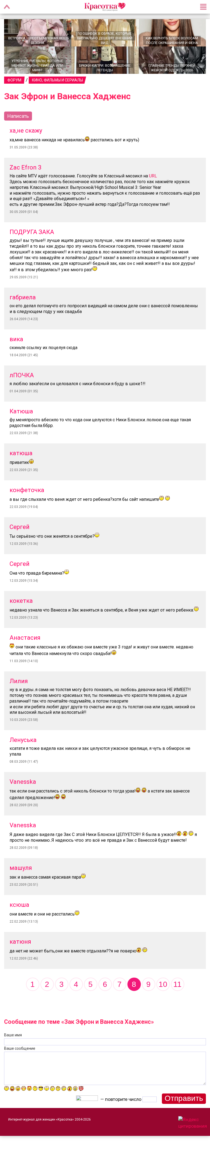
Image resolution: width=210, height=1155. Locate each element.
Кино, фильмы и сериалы (57, 80)
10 (163, 984)
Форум (14, 80)
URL (153, 176)
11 (177, 984)
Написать (18, 116)
